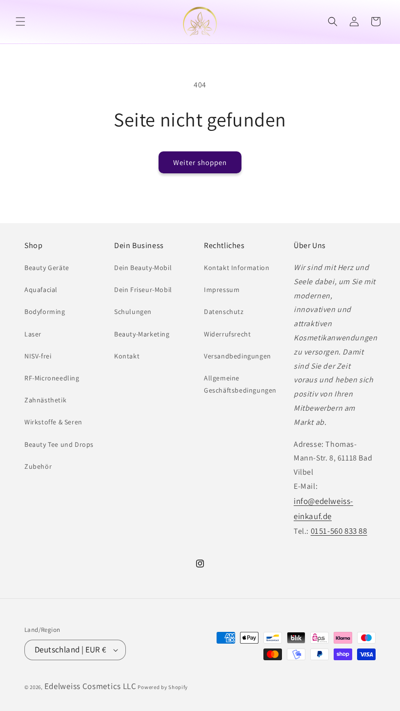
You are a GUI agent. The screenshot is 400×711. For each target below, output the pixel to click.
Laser (32, 334)
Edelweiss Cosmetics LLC (90, 686)
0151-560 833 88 (339, 530)
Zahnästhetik (45, 400)
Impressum (222, 289)
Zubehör (38, 466)
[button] (20, 21)
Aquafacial (41, 289)
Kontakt (127, 356)
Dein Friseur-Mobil (143, 289)
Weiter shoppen (200, 162)
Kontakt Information (236, 267)
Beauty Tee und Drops (59, 444)
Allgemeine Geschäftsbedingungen (240, 384)
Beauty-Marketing (142, 334)
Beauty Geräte (46, 267)
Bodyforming (44, 311)
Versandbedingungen (237, 356)
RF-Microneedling (52, 378)
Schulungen (133, 311)
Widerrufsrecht (227, 334)
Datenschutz (224, 311)
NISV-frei (37, 356)
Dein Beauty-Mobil (143, 267)
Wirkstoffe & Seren (53, 422)
